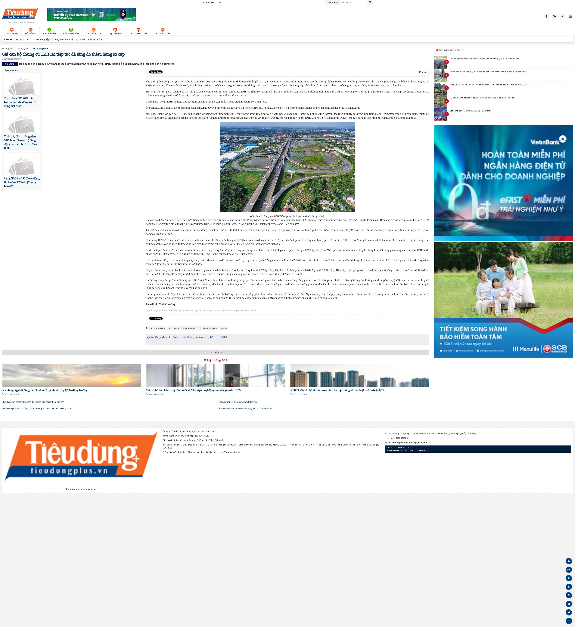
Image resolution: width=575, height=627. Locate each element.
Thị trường (115, 33)
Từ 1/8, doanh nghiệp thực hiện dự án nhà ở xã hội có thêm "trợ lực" (33, 401)
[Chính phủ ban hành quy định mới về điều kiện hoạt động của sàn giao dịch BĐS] (440, 81)
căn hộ (224, 328)
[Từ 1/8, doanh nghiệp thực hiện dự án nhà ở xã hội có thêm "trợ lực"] (440, 107)
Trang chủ (11, 33)
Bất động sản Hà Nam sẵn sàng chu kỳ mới (237, 401)
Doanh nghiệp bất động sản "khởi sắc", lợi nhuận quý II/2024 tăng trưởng (44, 390)
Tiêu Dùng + (9, 64)
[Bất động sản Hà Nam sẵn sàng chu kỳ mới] (440, 120)
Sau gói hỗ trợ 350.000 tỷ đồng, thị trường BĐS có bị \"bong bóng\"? (22, 182)
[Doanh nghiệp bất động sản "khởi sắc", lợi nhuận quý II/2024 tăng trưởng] (440, 68)
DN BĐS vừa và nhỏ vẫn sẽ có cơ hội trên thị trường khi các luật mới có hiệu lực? (337, 390)
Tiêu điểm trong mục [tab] (450, 50)
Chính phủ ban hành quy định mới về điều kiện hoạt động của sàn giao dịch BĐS (76, 39)
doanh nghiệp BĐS (191, 328)
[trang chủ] (20, 20)
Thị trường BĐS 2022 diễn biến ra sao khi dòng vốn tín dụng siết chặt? (20, 102)
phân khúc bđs (210, 328)
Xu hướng (333, 2)
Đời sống (30, 33)
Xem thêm (216, 352)
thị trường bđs (157, 328)
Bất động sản (71, 33)
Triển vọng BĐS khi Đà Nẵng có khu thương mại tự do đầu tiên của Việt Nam (36, 408)
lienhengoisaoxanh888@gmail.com (409, 442)
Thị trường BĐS (216, 360)
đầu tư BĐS (174, 328)
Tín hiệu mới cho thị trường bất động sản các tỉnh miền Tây (245, 408)
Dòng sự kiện (162, 33)
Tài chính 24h (93, 33)
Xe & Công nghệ (138, 33)
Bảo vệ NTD (49, 33)
